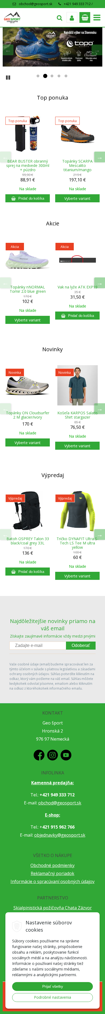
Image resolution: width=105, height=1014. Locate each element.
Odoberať (81, 645)
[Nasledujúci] (97, 50)
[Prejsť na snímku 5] (66, 76)
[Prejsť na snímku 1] (38, 76)
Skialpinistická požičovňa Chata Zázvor (52, 908)
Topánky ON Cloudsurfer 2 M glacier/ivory (27, 415)
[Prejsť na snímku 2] (45, 76)
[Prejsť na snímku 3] (52, 76)
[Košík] (84, 17)
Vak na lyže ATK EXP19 (77, 287)
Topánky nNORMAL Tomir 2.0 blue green (28, 289)
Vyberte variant (77, 198)
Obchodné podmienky (52, 865)
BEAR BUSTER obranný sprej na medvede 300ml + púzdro (27, 165)
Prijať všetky (52, 986)
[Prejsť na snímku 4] (59, 76)
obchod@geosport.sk (35, 4)
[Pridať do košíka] (27, 198)
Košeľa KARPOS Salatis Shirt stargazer (77, 415)
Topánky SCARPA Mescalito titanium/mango (77, 165)
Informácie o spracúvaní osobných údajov (52, 881)
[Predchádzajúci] (8, 50)
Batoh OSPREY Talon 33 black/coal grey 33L (27, 541)
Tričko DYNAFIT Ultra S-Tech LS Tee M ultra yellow (78, 543)
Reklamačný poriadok (52, 873)
